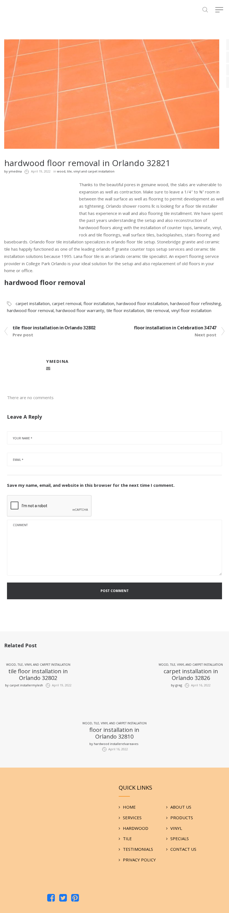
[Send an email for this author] (48, 368)
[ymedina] (24, 364)
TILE (127, 838)
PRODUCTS (181, 817)
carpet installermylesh (24, 685)
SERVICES (132, 817)
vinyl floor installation (191, 310)
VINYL (176, 828)
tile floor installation (125, 310)
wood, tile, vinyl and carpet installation (86, 171)
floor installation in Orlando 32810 (114, 733)
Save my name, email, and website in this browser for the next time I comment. (91, 485)
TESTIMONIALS (138, 849)
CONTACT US (183, 849)
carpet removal (66, 303)
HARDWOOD (135, 828)
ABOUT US (180, 807)
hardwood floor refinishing (195, 303)
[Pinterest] (75, 898)
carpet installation (33, 303)
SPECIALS (179, 838)
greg (176, 685)
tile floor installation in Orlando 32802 (38, 674)
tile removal (157, 310)
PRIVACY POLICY (139, 859)
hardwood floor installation (142, 303)
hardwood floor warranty (80, 310)
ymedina (13, 171)
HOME (129, 807)
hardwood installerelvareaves (113, 744)
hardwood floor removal (30, 310)
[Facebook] (51, 898)
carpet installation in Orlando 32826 (191, 674)
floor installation (99, 303)
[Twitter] (63, 898)
